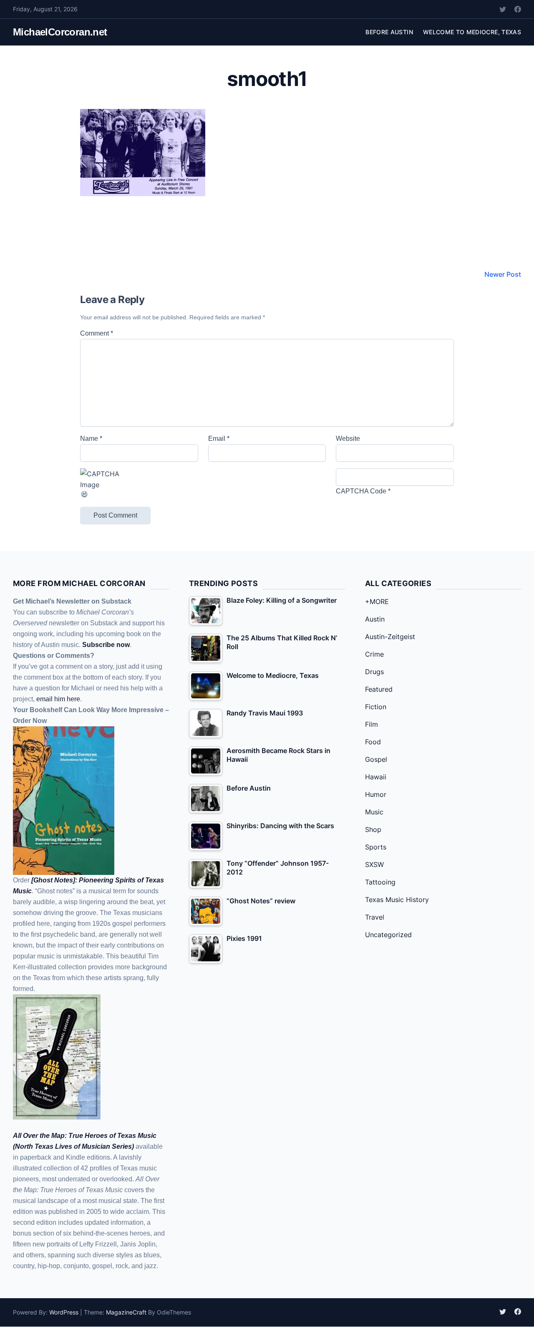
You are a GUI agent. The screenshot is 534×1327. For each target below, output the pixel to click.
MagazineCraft (126, 1312)
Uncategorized (388, 934)
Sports (375, 847)
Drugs (374, 671)
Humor (375, 794)
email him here (58, 699)
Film (371, 724)
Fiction (375, 707)
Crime (374, 654)
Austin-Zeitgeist (390, 636)
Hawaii (375, 777)
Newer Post (502, 274)
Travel (374, 917)
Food (373, 742)
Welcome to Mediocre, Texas (472, 31)
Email (218, 438)
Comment (96, 333)
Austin (375, 619)
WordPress (63, 1312)
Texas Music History (397, 899)
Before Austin (389, 31)
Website (348, 438)
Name (91, 438)
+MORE (377, 601)
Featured (379, 689)
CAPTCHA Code (361, 491)
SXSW (374, 864)
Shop (373, 829)
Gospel (376, 759)
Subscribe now (106, 644)
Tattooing (380, 882)
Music (374, 812)
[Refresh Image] (139, 494)
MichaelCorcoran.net (60, 32)
